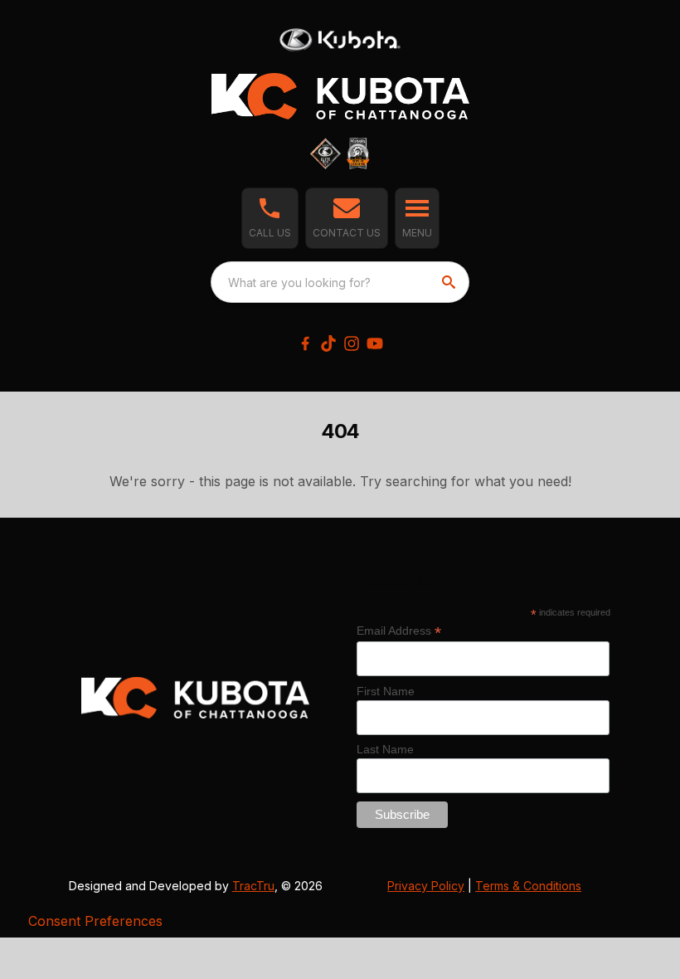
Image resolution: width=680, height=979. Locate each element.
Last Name (385, 749)
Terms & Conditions (528, 886)
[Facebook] (305, 343)
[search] (450, 282)
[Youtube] (375, 343)
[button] (270, 218)
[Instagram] (351, 343)
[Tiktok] (328, 343)
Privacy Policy (425, 886)
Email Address (399, 631)
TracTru (253, 886)
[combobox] (340, 282)
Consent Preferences (95, 921)
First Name (386, 691)
